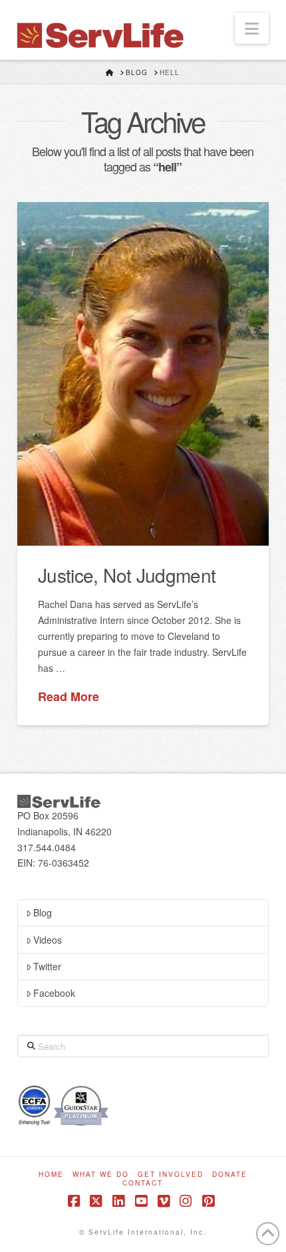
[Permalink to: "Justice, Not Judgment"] (143, 374)
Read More (68, 696)
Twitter (47, 966)
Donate (229, 1174)
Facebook (54, 992)
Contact (142, 1183)
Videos (47, 939)
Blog (42, 912)
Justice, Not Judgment (126, 575)
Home (51, 1174)
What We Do (100, 1174)
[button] (252, 28)
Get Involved (171, 1174)
